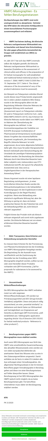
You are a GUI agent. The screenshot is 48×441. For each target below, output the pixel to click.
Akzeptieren (24, 429)
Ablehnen (24, 434)
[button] (7, 4)
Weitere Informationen (19, 439)
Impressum (32, 439)
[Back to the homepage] (27, 4)
